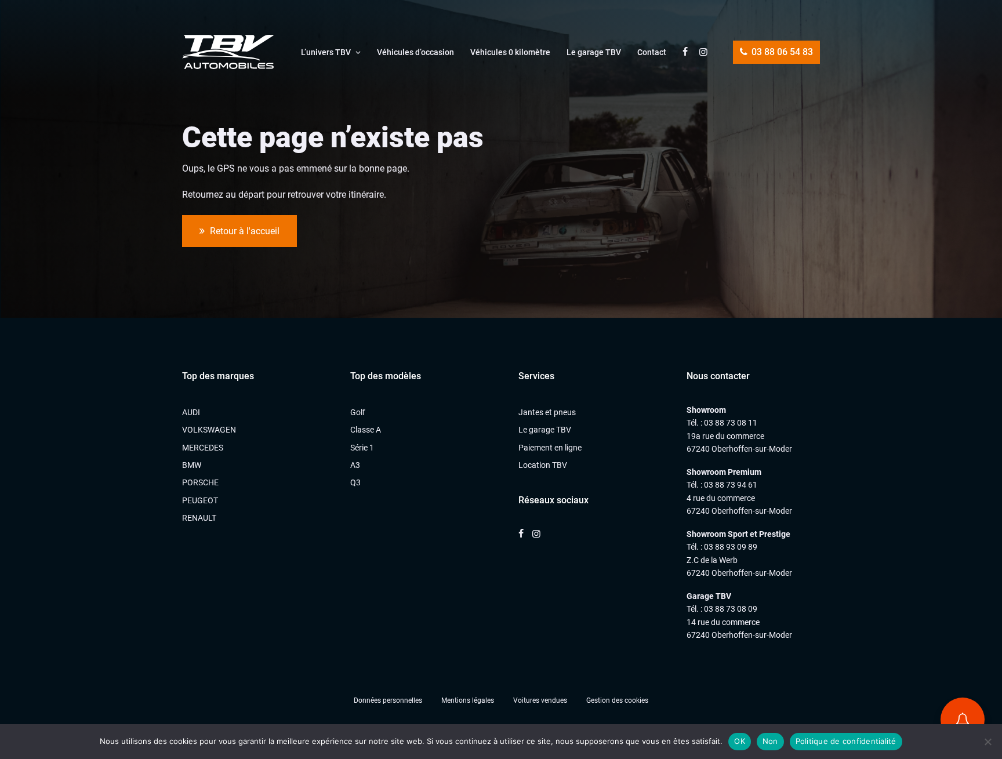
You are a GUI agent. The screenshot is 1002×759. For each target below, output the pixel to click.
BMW (191, 465)
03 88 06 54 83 (781, 51)
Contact (651, 52)
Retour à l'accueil (243, 231)
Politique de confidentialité (846, 741)
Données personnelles (388, 700)
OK (739, 741)
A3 (355, 465)
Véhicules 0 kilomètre (510, 52)
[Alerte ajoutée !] (963, 720)
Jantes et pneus (547, 412)
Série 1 (362, 447)
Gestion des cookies (617, 700)
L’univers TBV (326, 52)
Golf (357, 412)
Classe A (365, 429)
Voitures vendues (540, 700)
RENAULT (199, 517)
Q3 (355, 482)
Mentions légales (467, 700)
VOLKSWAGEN (209, 429)
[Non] (987, 741)
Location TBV (542, 465)
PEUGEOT (200, 500)
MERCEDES (202, 447)
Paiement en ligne (550, 447)
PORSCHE (200, 482)
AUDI (191, 412)
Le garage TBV (594, 52)
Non (770, 741)
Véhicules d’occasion (415, 52)
